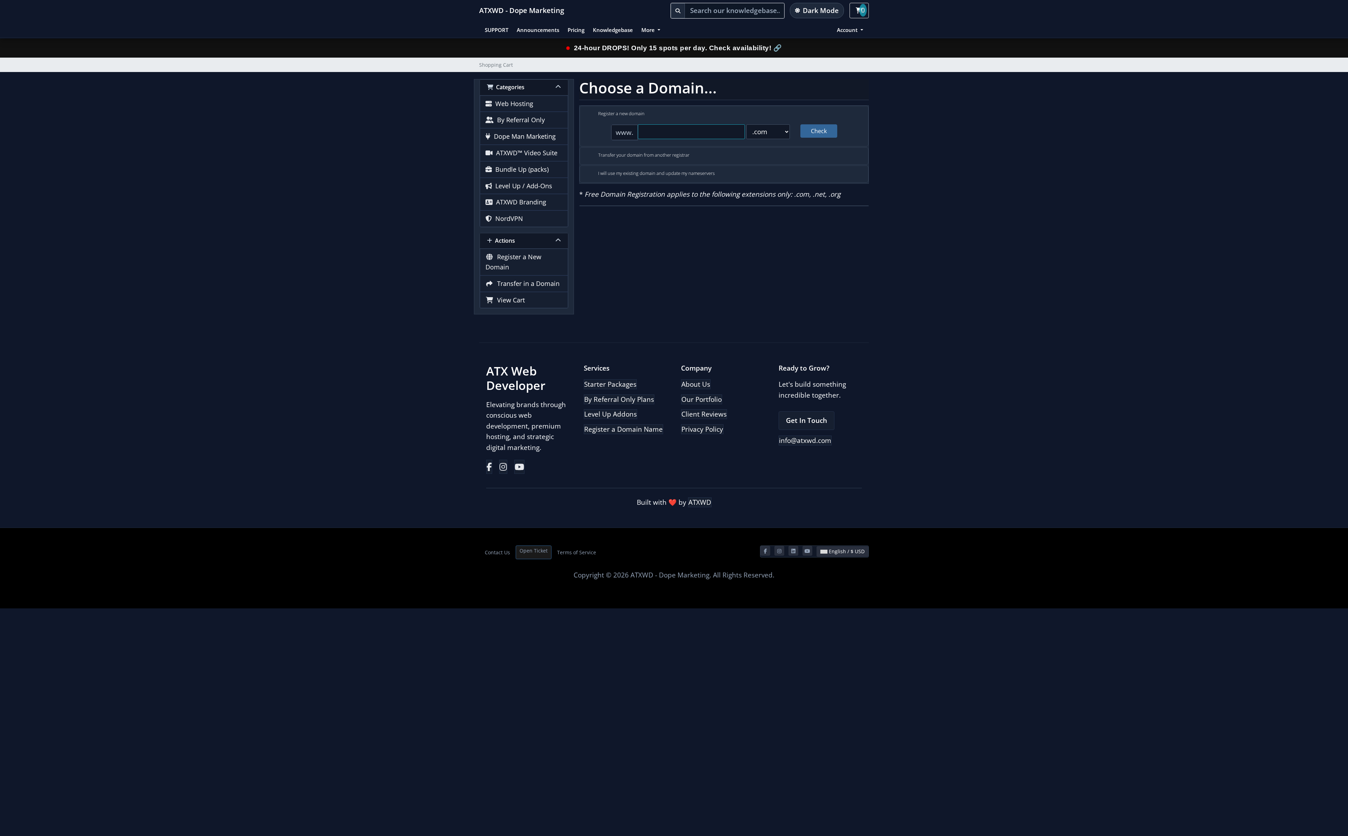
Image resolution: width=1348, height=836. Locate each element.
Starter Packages (610, 384)
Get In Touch (806, 420)
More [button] (648, 29)
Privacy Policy (702, 429)
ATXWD (699, 502)
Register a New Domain (513, 262)
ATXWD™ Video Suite (525, 153)
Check (819, 131)
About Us (695, 384)
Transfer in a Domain (527, 283)
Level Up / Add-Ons (522, 186)
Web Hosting (512, 103)
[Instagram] (503, 467)
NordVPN (507, 218)
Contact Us (497, 552)
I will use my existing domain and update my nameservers (656, 173)
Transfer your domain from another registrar (643, 155)
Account (848, 29)
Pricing (576, 29)
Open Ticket (534, 550)
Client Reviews (704, 414)
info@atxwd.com (805, 440)
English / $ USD (846, 551)
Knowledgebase (613, 29)
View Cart (509, 300)
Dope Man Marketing (523, 136)
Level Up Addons (610, 414)
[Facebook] (489, 467)
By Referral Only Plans (619, 399)
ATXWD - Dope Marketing (521, 10)
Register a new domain (621, 113)
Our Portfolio (701, 399)
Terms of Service (576, 552)
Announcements (538, 29)
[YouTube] (519, 467)
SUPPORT (496, 29)
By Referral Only (519, 120)
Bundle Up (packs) (520, 169)
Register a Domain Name (623, 429)
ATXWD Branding (519, 202)
